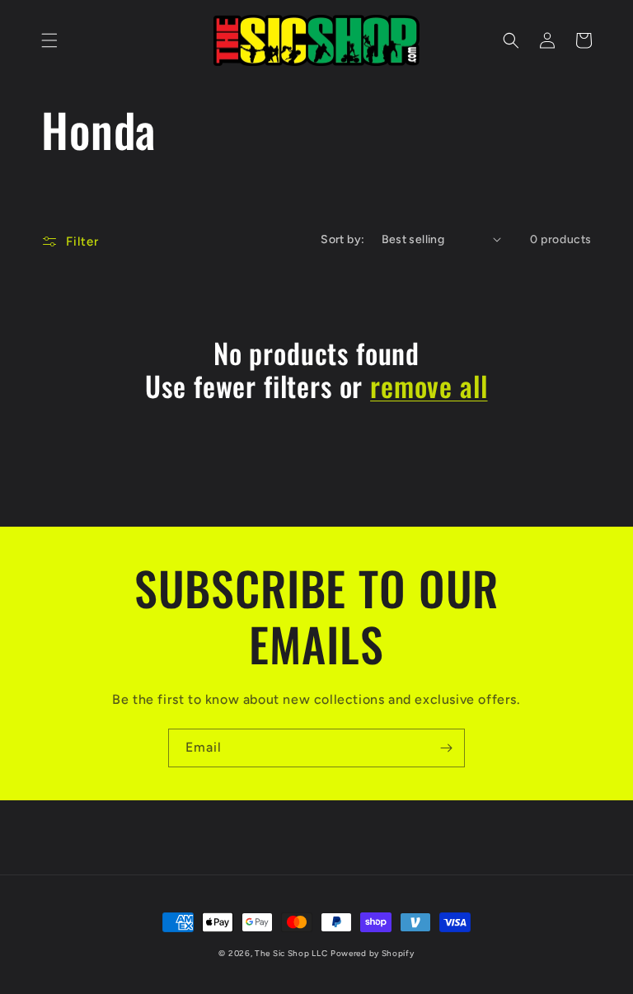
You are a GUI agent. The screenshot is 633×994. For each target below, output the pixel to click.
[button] (49, 40)
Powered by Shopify (373, 953)
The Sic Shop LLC (291, 953)
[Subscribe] (446, 748)
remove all (428, 386)
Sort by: (342, 239)
